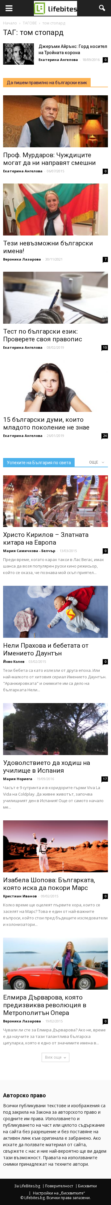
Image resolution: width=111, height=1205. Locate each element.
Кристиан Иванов (20, 896)
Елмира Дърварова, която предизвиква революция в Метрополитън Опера (44, 1005)
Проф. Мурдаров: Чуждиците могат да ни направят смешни (49, 158)
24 (105, 436)
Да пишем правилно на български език (47, 82)
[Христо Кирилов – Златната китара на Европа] (55, 501)
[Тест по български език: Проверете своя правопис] (55, 298)
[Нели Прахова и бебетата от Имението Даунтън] (55, 612)
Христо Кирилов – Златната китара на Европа (45, 538)
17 (105, 779)
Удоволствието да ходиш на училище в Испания (46, 766)
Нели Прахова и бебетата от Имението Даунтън (45, 649)
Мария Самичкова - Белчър (29, 550)
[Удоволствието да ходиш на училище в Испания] (55, 729)
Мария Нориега (17, 778)
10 (105, 347)
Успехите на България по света (39, 462)
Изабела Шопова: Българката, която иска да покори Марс (49, 884)
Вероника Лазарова (22, 259)
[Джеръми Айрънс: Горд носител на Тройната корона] (18, 54)
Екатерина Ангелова (58, 59)
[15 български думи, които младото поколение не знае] (55, 386)
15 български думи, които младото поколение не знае (46, 423)
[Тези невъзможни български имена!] (55, 209)
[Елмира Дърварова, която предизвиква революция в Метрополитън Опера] (55, 964)
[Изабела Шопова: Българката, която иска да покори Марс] (55, 846)
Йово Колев (13, 661)
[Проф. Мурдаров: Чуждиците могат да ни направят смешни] (55, 121)
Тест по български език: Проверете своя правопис (42, 335)
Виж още (53, 1057)
